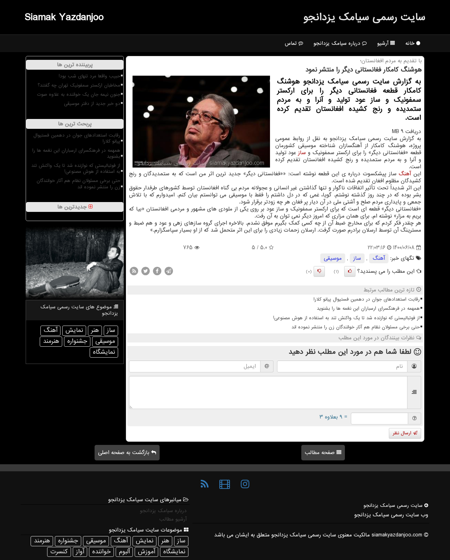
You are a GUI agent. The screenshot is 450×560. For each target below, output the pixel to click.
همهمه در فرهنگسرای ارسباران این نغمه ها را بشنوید (368, 308)
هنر (95, 330)
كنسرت (59, 551)
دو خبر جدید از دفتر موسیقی (92, 103)
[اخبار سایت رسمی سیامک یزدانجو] (204, 484)
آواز (80, 551)
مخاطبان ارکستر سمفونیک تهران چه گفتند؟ (79, 85)
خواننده (101, 551)
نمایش (74, 330)
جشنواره (77, 341)
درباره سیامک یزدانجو (338, 43)
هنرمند (51, 341)
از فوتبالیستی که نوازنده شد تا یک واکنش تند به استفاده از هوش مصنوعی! (346, 318)
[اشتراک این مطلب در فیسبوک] (157, 271)
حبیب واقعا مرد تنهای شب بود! (89, 76)
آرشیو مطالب (173, 519)
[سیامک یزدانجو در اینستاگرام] (245, 484)
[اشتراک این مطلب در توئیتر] (145, 271)
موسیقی (333, 258)
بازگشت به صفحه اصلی (124, 452)
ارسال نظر (403, 433)
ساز (302, 153)
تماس (291, 43)
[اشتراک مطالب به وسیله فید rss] (134, 271)
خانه (410, 43)
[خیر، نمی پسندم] (319, 271)
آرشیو (383, 43)
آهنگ (405, 174)
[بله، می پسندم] (349, 271)
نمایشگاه (104, 352)
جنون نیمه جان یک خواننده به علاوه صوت (78, 94)
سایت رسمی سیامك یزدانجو (364, 17)
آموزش (146, 551)
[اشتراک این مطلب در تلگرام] (169, 271)
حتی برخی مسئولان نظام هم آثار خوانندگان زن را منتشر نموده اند (355, 327)
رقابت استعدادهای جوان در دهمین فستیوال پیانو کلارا (367, 299)
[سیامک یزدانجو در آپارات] (224, 484)
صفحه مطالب (320, 452)
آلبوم (124, 551)
